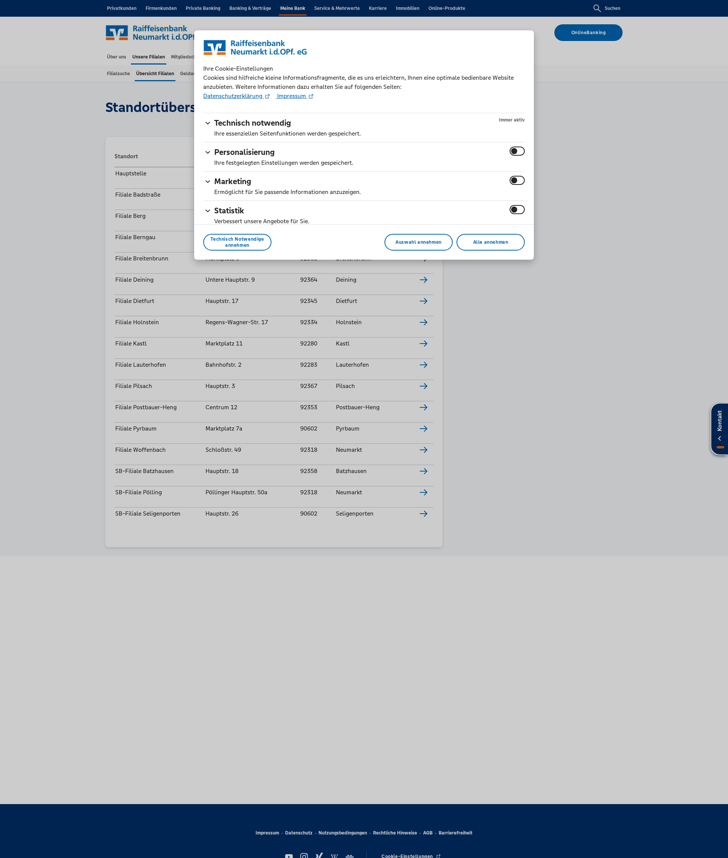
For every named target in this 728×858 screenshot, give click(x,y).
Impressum (292, 95)
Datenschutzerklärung (233, 95)
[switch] (517, 151)
